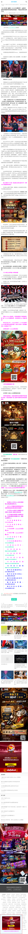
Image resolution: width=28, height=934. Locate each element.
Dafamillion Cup (23, 915)
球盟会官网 (24, 912)
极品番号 (4, 902)
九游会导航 (10, 909)
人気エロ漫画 (4, 909)
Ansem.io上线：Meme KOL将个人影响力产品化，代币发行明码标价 (20, 651)
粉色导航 (24, 895)
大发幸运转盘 (22, 925)
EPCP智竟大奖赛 (23, 922)
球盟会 (13, 913)
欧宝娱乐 (15, 909)
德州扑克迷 (14, 902)
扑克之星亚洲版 (17, 904)
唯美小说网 (24, 910)
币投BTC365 (9, 913)
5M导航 (24, 909)
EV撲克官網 (4, 912)
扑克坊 (25, 920)
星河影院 (9, 910)
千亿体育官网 (18, 912)
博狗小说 (23, 900)
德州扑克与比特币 (23, 4)
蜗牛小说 (18, 900)
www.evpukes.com (9, 555)
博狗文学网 (10, 904)
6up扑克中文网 (19, 899)
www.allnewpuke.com (10, 579)
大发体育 (9, 889)
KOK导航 (23, 907)
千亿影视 (20, 909)
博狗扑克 (3, 895)
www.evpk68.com (9, 546)
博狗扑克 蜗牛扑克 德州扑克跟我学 (14, 1)
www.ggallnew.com (9, 588)
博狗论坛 (18, 894)
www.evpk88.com (9, 542)
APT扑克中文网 (22, 923)
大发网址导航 (5, 907)
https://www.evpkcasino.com (12, 563)
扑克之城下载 (22, 918)
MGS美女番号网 (22, 897)
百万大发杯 (23, 927)
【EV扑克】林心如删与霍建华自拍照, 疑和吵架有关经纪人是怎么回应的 (7, 606)
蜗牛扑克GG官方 (6, 905)
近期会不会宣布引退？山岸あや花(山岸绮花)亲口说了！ (21, 606)
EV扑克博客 (24, 913)
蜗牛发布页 (3, 899)
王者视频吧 (9, 897)
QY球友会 (3, 913)
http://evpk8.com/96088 (10, 487)
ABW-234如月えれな (5, 635)
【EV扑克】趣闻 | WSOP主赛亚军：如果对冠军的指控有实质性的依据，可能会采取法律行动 (14, 9)
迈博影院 (14, 910)
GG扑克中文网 (4, 904)
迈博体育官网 (11, 907)
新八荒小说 (12, 905)
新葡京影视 (4, 910)
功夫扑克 (25, 899)
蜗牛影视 (13, 900)
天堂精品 (13, 899)
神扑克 (19, 902)
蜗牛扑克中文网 (19, 895)
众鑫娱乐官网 (18, 905)
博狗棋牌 (8, 894)
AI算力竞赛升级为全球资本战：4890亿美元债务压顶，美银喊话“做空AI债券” (7, 682)
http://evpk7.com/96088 (10, 551)
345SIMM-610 (4, 664)
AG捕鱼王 (9, 899)
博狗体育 (9, 900)
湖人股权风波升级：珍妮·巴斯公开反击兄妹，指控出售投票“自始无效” (20, 637)
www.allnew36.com (9, 571)
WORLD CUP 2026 (11, 912)
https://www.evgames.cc (11, 559)
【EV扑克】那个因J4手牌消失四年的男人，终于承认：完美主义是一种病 (7, 651)
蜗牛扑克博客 (23, 894)
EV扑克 (4, 900)
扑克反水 (8, 895)
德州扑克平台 (15, 897)
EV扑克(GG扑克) (17, 889)
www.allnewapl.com (10, 584)
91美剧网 (18, 910)
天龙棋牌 (12, 895)
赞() (15, 599)
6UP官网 (23, 905)
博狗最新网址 (23, 904)
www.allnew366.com (10, 575)
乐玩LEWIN (18, 913)
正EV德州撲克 (22, 917)
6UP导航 (9, 902)
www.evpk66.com (9, 538)
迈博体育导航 (18, 907)
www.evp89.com (12, 27)
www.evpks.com (9, 522)
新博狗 (4, 897)
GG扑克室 (23, 902)
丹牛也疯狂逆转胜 (15, 458)
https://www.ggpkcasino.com (12, 567)
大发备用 (13, 894)
